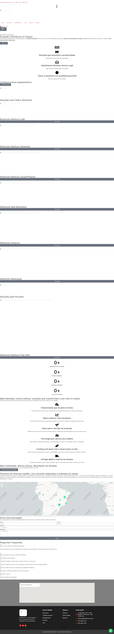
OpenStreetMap (102, 514)
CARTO (112, 514)
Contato (31, 22)
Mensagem (2, 529)
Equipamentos (18, 22)
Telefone (2, 525)
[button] (43, 494)
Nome (1, 522)
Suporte (38, 22)
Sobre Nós (9, 22)
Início (2, 22)
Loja (25, 22)
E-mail (58, 522)
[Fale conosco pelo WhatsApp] (111, 631)
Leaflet (97, 514)
